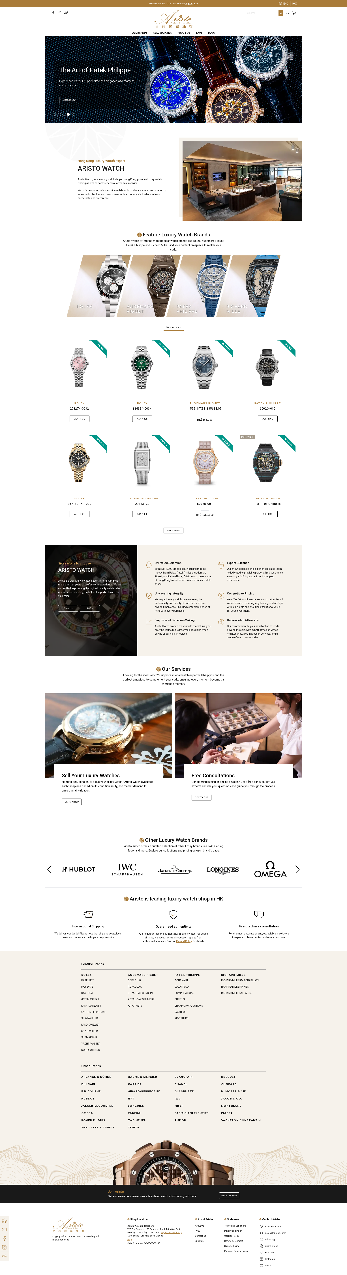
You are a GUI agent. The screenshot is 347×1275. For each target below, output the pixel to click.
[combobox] (262, 13)
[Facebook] (53, 12)
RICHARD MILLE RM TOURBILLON (240, 980)
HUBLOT (88, 1098)
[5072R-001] (205, 463)
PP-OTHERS (182, 1018)
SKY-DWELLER (89, 1031)
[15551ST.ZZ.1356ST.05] (205, 367)
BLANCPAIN (184, 1077)
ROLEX (79, 403)
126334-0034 (142, 408)
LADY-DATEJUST (91, 1005)
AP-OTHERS (135, 1005)
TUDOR (180, 1120)
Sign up (189, 3)
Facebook (270, 1252)
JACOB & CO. (231, 1098)
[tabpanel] (173, 437)
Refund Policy (184, 941)
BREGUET (228, 1077)
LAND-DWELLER (90, 1024)
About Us (184, 32)
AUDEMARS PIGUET (205, 403)
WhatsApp (270, 1239)
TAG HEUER (137, 1120)
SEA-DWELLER (89, 1018)
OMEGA (87, 1113)
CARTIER (135, 1084)
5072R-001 (205, 504)
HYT (131, 1098)
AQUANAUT (181, 980)
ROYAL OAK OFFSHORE (141, 999)
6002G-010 (267, 408)
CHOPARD (229, 1084)
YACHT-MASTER (90, 1043)
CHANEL (181, 1084)
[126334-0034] (142, 367)
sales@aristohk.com (275, 1233)
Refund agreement (233, 1241)
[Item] (55, 114)
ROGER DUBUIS (93, 1120)
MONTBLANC (231, 1105)
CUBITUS (180, 999)
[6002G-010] (267, 367)
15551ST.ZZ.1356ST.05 (205, 408)
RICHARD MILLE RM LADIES (236, 993)
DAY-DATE (87, 986)
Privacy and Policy (233, 1231)
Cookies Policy (231, 1236)
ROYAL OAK (135, 986)
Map (129, 1239)
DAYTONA (87, 993)
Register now (229, 1195)
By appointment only (171, 1232)
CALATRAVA (182, 986)
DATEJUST (87, 980)
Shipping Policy (231, 1246)
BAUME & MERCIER (142, 1077)
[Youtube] (66, 12)
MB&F (179, 1105)
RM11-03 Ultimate (268, 504)
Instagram (270, 1259)
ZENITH (134, 1127)
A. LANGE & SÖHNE (96, 1077)
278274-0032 (79, 408)
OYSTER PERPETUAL (93, 1012)
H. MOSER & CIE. (234, 1091)
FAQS (199, 32)
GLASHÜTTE (184, 1091)
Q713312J (142, 504)
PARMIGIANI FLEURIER (192, 1113)
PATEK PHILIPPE (267, 403)
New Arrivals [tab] (173, 327)
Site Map (199, 1241)
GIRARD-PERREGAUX (144, 1091)
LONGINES (136, 1105)
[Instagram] (59, 12)
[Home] (174, 19)
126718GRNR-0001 (79, 504)
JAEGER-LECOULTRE (142, 498)
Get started (72, 802)
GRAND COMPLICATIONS (189, 1005)
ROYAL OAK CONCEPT (140, 993)
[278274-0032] (79, 367)
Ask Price (79, 419)
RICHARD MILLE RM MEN (235, 986)
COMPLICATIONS (184, 993)
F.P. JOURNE (91, 1091)
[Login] (287, 13)
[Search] (281, 13)
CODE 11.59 (134, 980)
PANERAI (135, 1113)
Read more (173, 530)
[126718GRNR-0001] (79, 463)
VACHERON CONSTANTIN (241, 1120)
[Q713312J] (142, 463)
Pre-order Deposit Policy (236, 1251)
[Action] (4, 1256)
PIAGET (227, 1113)
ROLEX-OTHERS (90, 1050)
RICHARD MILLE (267, 498)
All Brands (139, 32)
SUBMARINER (89, 1037)
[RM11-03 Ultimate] (267, 463)
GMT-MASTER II (90, 999)
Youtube (269, 1265)
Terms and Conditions (235, 1226)
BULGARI (88, 1084)
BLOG (211, 32)
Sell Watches (162, 32)
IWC (178, 1098)
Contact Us (201, 797)
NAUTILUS (180, 1012)
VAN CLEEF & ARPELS (98, 1127)
